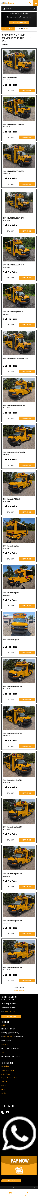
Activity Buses (6, 1074)
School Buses (5, 1066)
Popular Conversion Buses (9, 1078)
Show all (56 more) (19, 991)
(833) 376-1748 (10, 1011)
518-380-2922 (8, 1036)
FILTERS (9, 29)
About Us (4, 1082)
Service (3, 1093)
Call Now (10, 90)
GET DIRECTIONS (11, 1016)
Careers (4, 1097)
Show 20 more (19, 988)
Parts (3, 1089)
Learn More (27, 90)
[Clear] (26, 29)
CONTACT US (11, 1181)
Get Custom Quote (19, 22)
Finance (3, 1085)
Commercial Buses (7, 1070)
